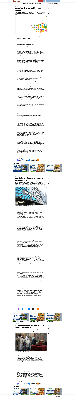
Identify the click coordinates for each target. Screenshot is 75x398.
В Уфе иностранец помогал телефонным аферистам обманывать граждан (53, 3)
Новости (14, 2)
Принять (58, 396)
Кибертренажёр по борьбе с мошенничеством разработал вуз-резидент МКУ (28, 3)
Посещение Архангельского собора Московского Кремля (40, 3)
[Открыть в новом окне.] (19, 160)
